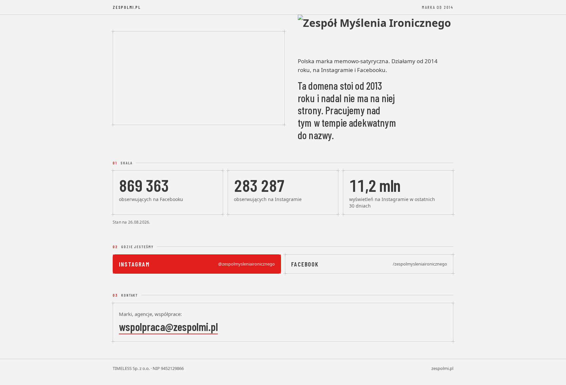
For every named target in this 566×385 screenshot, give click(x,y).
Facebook (369, 264)
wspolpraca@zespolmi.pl (168, 326)
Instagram (197, 264)
